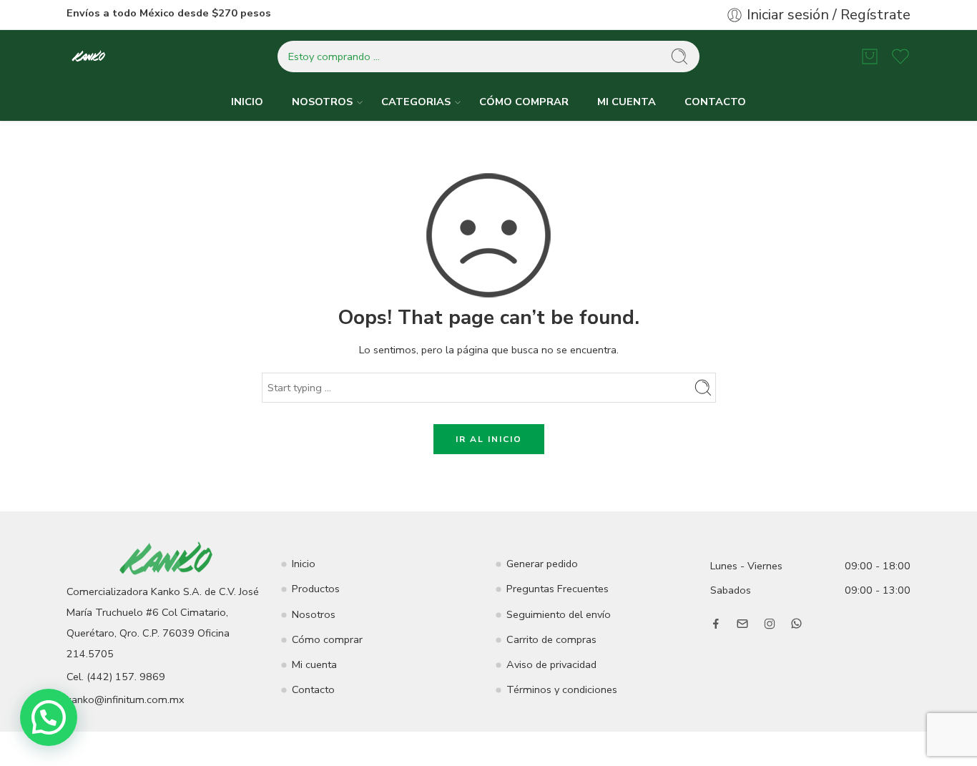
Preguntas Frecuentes (557, 588)
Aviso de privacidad (551, 664)
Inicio (303, 563)
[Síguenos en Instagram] (769, 623)
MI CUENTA (626, 101)
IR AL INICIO (489, 439)
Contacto (313, 689)
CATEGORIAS (416, 101)
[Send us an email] (742, 623)
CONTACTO (715, 101)
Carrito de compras (551, 639)
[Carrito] (870, 56)
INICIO (247, 101)
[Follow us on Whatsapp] (796, 623)
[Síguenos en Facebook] (716, 623)
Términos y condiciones (561, 689)
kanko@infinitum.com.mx (126, 699)
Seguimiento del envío (558, 614)
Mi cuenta (314, 664)
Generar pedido (542, 563)
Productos (316, 588)
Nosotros (313, 614)
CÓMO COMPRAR (524, 101)
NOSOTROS (322, 101)
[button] (48, 717)
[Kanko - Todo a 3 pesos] (89, 57)
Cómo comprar (327, 639)
